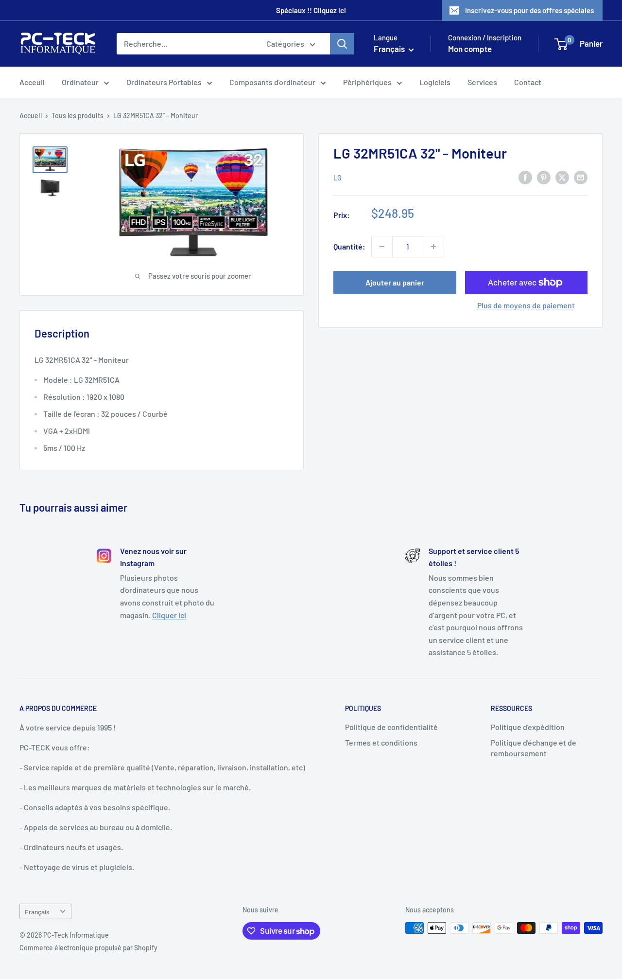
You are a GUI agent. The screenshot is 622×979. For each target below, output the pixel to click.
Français (37, 912)
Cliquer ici (169, 615)
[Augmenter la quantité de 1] (433, 246)
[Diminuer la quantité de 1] (382, 246)
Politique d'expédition (528, 726)
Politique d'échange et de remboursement (533, 748)
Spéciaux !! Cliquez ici (311, 10)
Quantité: (349, 246)
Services (482, 82)
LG (337, 177)
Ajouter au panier (394, 282)
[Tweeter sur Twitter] (562, 176)
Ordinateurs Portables (164, 82)
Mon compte (470, 48)
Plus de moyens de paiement (526, 305)
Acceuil (32, 82)
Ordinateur (80, 82)
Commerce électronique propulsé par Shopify (88, 947)
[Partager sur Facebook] (525, 176)
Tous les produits (78, 115)
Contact (527, 82)
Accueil (30, 115)
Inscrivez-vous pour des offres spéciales (529, 10)
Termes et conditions (381, 742)
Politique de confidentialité (391, 726)
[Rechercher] (342, 43)
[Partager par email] (580, 176)
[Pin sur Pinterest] (544, 176)
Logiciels (434, 82)
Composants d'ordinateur (272, 82)
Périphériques (367, 82)
